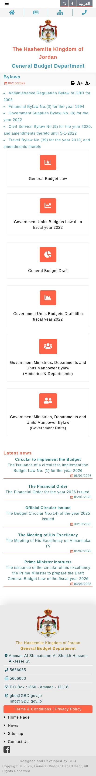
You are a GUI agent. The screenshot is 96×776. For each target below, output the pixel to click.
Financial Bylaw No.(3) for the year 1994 (46, 107)
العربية (84, 3)
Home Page (18, 717)
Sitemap (15, 734)
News (12, 725)
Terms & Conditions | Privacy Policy (48, 709)
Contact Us (18, 742)
